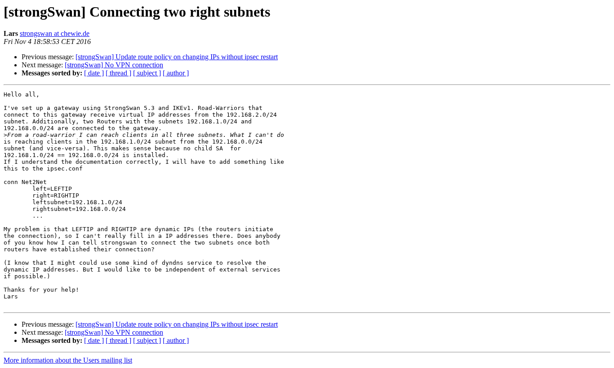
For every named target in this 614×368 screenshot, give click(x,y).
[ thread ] (118, 73)
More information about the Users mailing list (68, 360)
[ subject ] (147, 73)
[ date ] (94, 73)
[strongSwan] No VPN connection (114, 65)
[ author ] (176, 73)
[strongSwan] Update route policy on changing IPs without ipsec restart (177, 57)
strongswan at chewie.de (54, 33)
